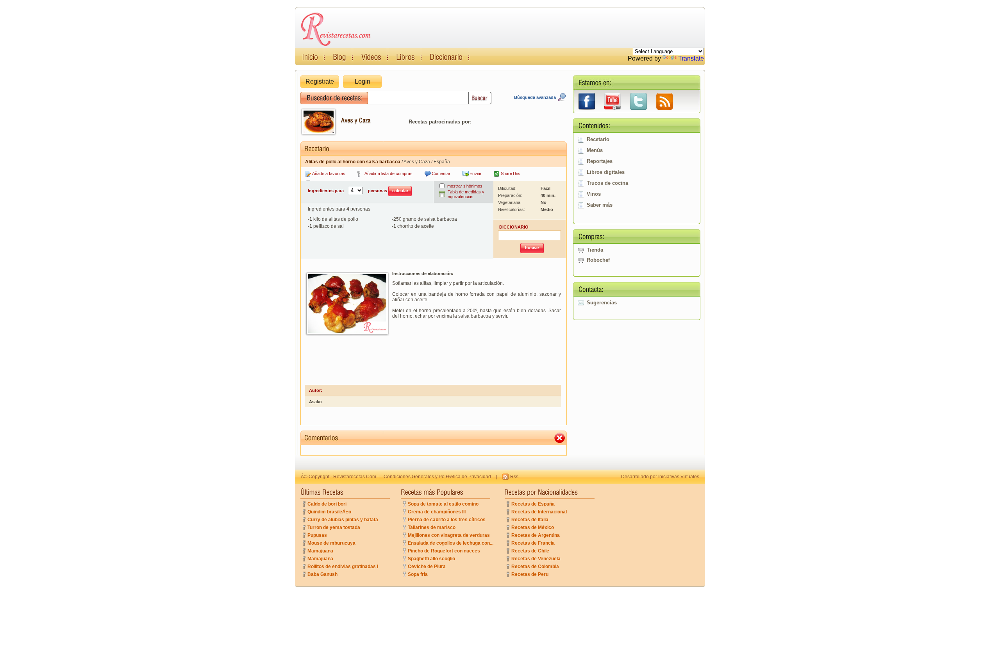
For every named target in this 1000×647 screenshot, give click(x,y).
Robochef (598, 260)
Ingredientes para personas (348, 190)
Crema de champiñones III (437, 512)
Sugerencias (602, 303)
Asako (315, 401)
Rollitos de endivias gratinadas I (342, 566)
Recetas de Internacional (539, 512)
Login (362, 81)
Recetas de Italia (529, 519)
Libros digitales (606, 172)
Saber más (599, 205)
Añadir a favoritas (328, 173)
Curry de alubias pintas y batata (342, 519)
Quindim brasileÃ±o (329, 512)
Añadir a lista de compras (388, 173)
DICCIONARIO (514, 227)
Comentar (441, 173)
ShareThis (510, 173)
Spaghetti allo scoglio (431, 558)
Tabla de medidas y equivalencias (466, 194)
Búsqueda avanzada (535, 97)
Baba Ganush (322, 574)
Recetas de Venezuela (536, 558)
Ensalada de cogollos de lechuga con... (450, 543)
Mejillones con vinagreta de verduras (449, 535)
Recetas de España (533, 504)
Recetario (598, 139)
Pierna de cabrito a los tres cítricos (447, 519)
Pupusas (317, 535)
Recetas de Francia (533, 543)
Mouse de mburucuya (331, 543)
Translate (691, 58)
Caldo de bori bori (326, 504)
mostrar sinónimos (464, 186)
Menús (595, 150)
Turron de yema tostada (333, 527)
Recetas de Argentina (535, 535)
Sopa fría (418, 574)
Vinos (594, 194)
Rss (514, 476)
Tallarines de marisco (431, 527)
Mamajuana (320, 551)
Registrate (319, 81)
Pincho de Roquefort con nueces (444, 551)
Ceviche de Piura (427, 566)
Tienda (595, 250)
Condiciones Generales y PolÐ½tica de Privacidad (437, 476)
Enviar (476, 173)
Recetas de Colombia (535, 566)
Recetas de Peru (529, 574)
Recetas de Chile (530, 551)
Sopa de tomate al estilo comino (443, 504)
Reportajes (599, 161)
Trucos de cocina (607, 183)
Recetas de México (532, 527)
